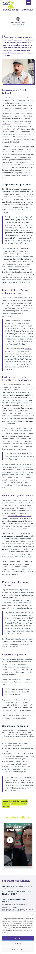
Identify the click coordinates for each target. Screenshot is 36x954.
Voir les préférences (18, 949)
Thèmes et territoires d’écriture (14, 805)
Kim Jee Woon (12, 129)
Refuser (18, 944)
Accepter (18, 938)
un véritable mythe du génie (19, 516)
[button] (33, 914)
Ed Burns (5, 124)
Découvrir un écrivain (11, 801)
